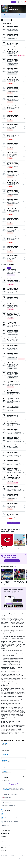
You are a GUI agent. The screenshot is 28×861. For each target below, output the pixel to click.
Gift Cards (3, 850)
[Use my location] (2, 20)
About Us (3, 828)
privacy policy (6, 789)
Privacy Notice (4, 857)
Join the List (13, 784)
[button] (5, 2)
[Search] (18, 2)
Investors (3, 836)
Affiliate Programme (6, 833)
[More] (24, 6)
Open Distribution (5, 830)
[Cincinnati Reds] (7, 542)
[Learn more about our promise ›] (6, 810)
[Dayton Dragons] (19, 542)
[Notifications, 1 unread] (25, 2)
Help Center (4, 847)
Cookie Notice (12, 857)
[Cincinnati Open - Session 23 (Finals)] (7, 577)
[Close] (25, 555)
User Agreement (21, 856)
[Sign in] (21, 2)
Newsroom (4, 839)
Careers (3, 841)
